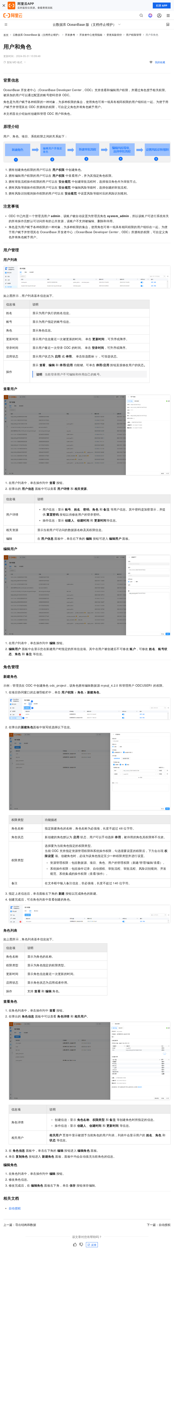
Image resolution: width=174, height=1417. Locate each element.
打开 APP (161, 5)
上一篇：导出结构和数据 (19, 1225)
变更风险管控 (114, 34)
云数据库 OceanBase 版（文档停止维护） (37, 34)
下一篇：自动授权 (159, 1225)
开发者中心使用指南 (90, 34)
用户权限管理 (133, 34)
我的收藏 (160, 62)
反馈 (93, 1244)
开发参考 (70, 34)
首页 (5, 35)
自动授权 (15, 1208)
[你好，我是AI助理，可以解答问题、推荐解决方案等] (150, 15)
